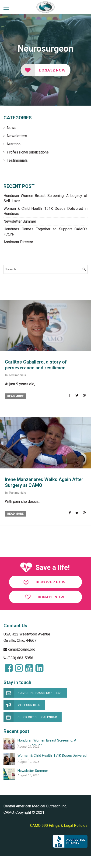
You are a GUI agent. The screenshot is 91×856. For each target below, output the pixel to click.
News (11, 127)
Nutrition (14, 144)
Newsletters (17, 136)
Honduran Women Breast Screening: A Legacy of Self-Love (46, 198)
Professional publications (28, 152)
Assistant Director (18, 242)
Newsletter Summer (20, 221)
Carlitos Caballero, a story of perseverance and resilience (36, 365)
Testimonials (17, 160)
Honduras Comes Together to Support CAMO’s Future (46, 231)
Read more (15, 396)
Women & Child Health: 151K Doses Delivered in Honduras (46, 211)
